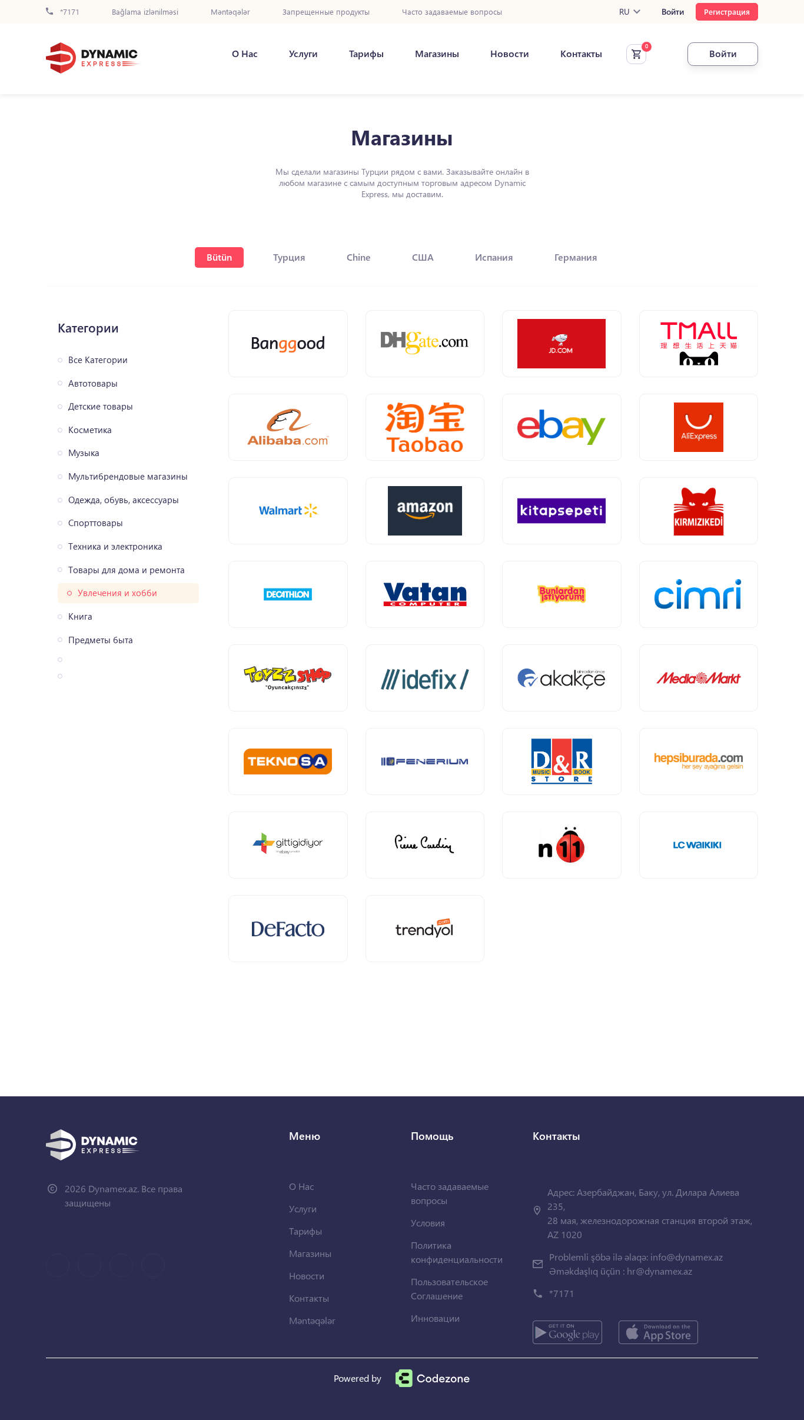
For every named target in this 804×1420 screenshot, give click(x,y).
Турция (289, 257)
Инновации (435, 1318)
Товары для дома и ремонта (126, 570)
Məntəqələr (230, 12)
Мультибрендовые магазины (128, 476)
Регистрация (727, 11)
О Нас (245, 53)
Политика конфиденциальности (457, 1252)
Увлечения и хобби (117, 592)
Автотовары (93, 383)
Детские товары (100, 406)
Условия (428, 1222)
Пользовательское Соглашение (449, 1288)
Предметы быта (100, 640)
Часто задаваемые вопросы (452, 12)
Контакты (581, 53)
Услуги (303, 53)
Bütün (219, 257)
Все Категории (98, 359)
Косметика (90, 429)
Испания (494, 257)
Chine (359, 257)
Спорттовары (95, 522)
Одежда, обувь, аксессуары (123, 500)
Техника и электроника (115, 546)
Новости (509, 53)
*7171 (68, 12)
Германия (575, 257)
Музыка (83, 452)
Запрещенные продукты (326, 12)
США (423, 257)
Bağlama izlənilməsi (145, 12)
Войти (673, 11)
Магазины (437, 53)
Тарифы (366, 53)
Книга (80, 616)
